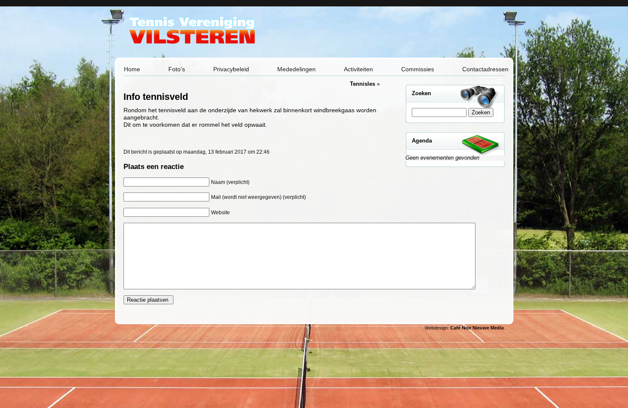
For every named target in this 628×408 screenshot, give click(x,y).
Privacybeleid (231, 69)
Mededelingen (296, 69)
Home (132, 69)
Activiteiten (358, 69)
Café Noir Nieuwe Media (477, 327)
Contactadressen (485, 69)
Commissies (417, 69)
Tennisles (362, 84)
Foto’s (176, 69)
